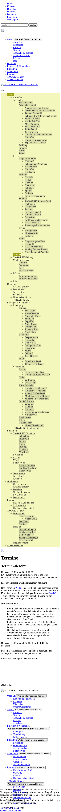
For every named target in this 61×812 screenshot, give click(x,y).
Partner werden (20, 737)
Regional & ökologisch (24, 698)
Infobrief (17, 58)
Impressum (12, 17)
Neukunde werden (21, 764)
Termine (17, 50)
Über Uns (11, 63)
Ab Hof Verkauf (20, 748)
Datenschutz (13, 14)
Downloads (12, 9)
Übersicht (11, 11)
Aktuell (10, 39)
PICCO (19, 588)
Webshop (17, 762)
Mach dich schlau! (21, 55)
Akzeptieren (5, 808)
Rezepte (17, 47)
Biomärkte (18, 742)
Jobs (15, 61)
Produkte (11, 74)
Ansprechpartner (21, 759)
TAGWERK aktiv (15, 77)
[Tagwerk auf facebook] (4, 34)
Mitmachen (18, 704)
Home (10, 3)
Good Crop (53, 593)
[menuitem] (10, 94)
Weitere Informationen (10, 810)
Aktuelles (17, 42)
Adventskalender (15, 79)
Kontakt (11, 6)
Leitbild (16, 775)
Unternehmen (19, 756)
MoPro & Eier (19, 773)
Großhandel (12, 71)
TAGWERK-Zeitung (23, 53)
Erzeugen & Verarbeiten (18, 66)
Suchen (33, 25)
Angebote (17, 701)
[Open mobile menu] (2, 90)
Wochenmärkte (20, 745)
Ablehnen (16, 808)
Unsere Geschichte (22, 706)
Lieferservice (19, 750)
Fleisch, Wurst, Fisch (23, 770)
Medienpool (12, 19)
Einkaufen (12, 69)
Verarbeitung (19, 734)
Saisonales (18, 45)
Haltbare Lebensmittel (23, 778)
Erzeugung (18, 731)
